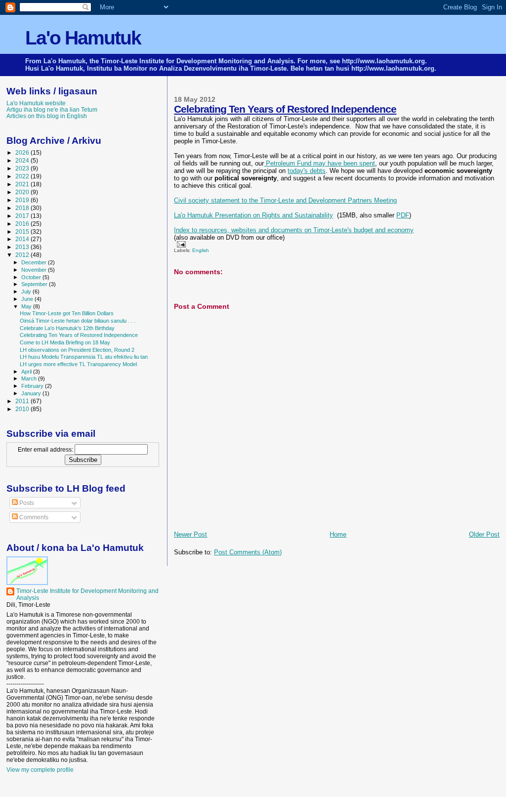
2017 (23, 215)
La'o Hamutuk (83, 37)
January (31, 393)
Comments (33, 517)
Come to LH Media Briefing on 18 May (65, 342)
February (33, 386)
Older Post (484, 534)
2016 (23, 223)
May (27, 306)
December (34, 262)
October (31, 277)
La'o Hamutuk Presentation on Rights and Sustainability (253, 215)
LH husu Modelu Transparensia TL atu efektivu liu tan (84, 357)
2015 (23, 231)
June (28, 299)
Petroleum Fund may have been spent (319, 163)
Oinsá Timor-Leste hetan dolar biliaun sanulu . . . (77, 321)
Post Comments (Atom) (248, 552)
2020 (23, 192)
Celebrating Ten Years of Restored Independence (285, 109)
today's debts (307, 170)
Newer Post (190, 534)
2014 (23, 239)
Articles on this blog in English (46, 116)
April (27, 372)
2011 (23, 401)
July (27, 291)
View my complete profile (40, 769)
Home (338, 534)
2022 (23, 176)
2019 (23, 200)
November (34, 270)
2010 (23, 409)
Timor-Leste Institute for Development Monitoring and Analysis (87, 594)
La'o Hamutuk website (36, 103)
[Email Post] (179, 244)
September (35, 284)
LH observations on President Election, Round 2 (77, 350)
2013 (23, 247)
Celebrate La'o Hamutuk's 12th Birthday (67, 328)
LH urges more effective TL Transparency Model (78, 364)
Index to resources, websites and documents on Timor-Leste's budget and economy (294, 230)
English (200, 250)
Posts (26, 503)
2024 (23, 160)
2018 (23, 208)
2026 (23, 152)
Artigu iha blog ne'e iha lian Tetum (51, 109)
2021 (23, 184)
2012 (23, 255)
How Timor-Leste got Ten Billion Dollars (67, 313)
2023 (23, 168)
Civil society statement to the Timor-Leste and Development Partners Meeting (285, 200)
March (29, 378)
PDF (402, 215)
